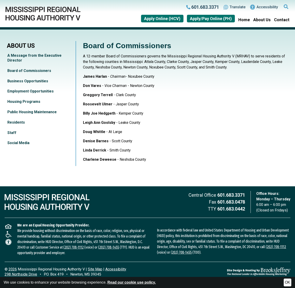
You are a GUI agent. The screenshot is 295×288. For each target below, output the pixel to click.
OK (287, 282)
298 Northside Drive (21, 274)
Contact (281, 19)
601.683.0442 (231, 209)
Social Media (18, 143)
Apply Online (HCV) (162, 18)
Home (244, 19)
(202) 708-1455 (108, 247)
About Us (21, 45)
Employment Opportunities (30, 91)
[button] (286, 7)
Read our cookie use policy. (131, 282)
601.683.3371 (231, 195)
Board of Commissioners (29, 70)
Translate (237, 7)
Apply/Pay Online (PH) (211, 18)
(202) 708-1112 (73, 247)
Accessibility (267, 7)
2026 (13, 269)
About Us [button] (262, 19)
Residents (16, 122)
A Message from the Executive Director (34, 57)
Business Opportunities (27, 81)
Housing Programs (23, 101)
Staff (11, 133)
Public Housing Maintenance (32, 112)
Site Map (95, 269)
